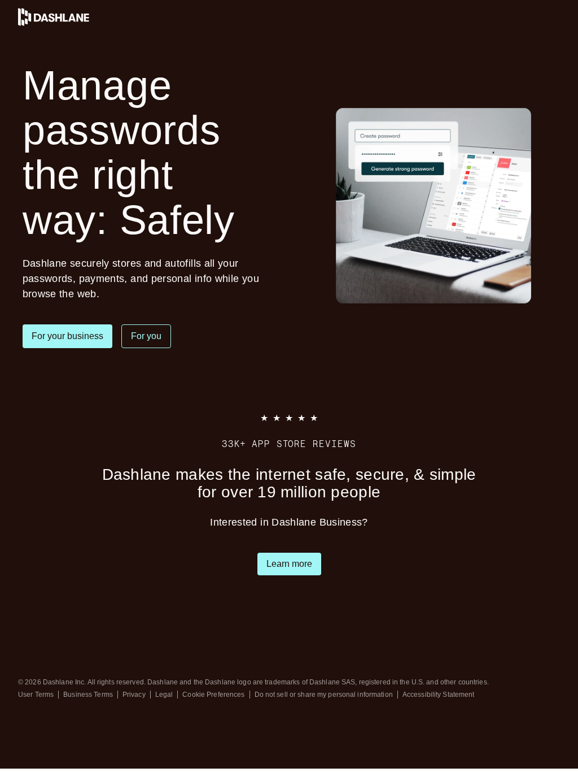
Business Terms (88, 695)
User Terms (36, 695)
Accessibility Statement (438, 695)
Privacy (134, 695)
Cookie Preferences (213, 695)
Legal (164, 695)
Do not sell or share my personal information (324, 695)
